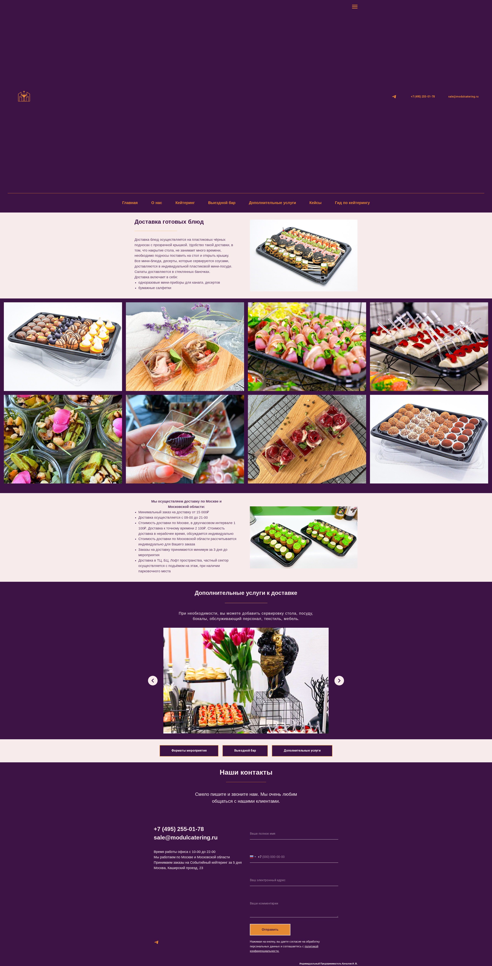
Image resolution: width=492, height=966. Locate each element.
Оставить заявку (265, 894)
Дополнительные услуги (272, 203)
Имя (254, 825)
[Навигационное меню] (354, 7)
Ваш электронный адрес (272, 871)
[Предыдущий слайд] (153, 680)
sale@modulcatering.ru (186, 837)
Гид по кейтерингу (352, 203)
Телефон (258, 848)
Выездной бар (221, 203)
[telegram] (394, 96)
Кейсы (315, 203)
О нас (156, 203)
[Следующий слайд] (339, 680)
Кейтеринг (185, 203)
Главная (130, 203)
